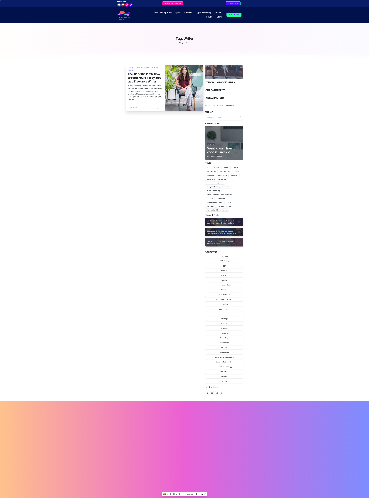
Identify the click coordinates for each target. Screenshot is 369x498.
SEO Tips (224, 348)
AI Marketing (224, 261)
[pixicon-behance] (147, 473)
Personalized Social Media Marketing (219, 194)
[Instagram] (217, 393)
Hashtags (224, 319)
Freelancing (211, 179)
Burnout (226, 167)
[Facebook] (207, 393)
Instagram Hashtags (214, 187)
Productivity (224, 343)
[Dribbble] (222, 393)
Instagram (222, 179)
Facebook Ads (222, 175)
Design (236, 171)
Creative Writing (225, 171)
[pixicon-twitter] (129, 473)
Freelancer (234, 175)
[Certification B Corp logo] (132, 480)
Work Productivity (213, 210)
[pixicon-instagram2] (133, 473)
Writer (225, 210)
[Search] (240, 117)
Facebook (210, 175)
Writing (224, 381)
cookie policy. (198, 494)
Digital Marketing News (224, 299)
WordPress (210, 206)
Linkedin (227, 187)
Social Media (221, 198)
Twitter (229, 202)
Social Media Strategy (224, 367)
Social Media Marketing (215, 202)
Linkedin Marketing (213, 191)
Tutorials (224, 376)
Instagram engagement (215, 183)
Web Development (163, 12)
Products (210, 198)
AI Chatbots (224, 256)
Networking (224, 338)
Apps (177, 12)
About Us (209, 16)
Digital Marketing (204, 12)
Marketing (224, 333)
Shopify (218, 12)
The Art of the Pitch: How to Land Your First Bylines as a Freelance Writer (144, 78)
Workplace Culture (224, 206)
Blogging (217, 167)
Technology (224, 372)
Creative (224, 290)
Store (219, 16)
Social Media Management (224, 357)
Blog (181, 43)
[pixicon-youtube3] (138, 473)
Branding (187, 12)
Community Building (224, 285)
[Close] (205, 494)
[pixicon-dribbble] (142, 473)
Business (224, 275)
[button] (172, 3)
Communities (211, 171)
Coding (235, 167)
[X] (212, 393)
